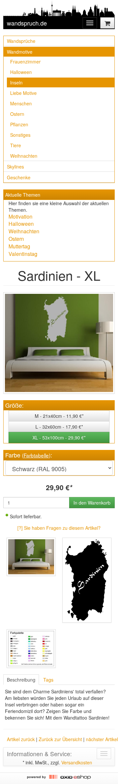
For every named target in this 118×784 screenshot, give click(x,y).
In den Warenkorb (91, 502)
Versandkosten (76, 762)
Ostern (17, 114)
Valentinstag (23, 254)
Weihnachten (23, 155)
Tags (48, 679)
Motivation (20, 216)
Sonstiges (20, 135)
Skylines (15, 166)
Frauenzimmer (25, 61)
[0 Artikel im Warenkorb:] (107, 22)
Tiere (15, 145)
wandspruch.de (27, 23)
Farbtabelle (36, 455)
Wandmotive (19, 51)
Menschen (21, 103)
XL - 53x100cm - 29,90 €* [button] (59, 437)
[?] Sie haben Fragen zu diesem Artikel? (59, 528)
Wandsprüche (21, 41)
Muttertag (19, 246)
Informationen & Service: (39, 753)
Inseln (16, 82)
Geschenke (18, 177)
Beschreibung (21, 679)
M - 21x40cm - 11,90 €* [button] (59, 416)
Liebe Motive (23, 93)
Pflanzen (19, 124)
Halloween (21, 72)
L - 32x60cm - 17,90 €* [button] (59, 426)
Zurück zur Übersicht (60, 739)
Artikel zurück (21, 739)
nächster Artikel (102, 739)
